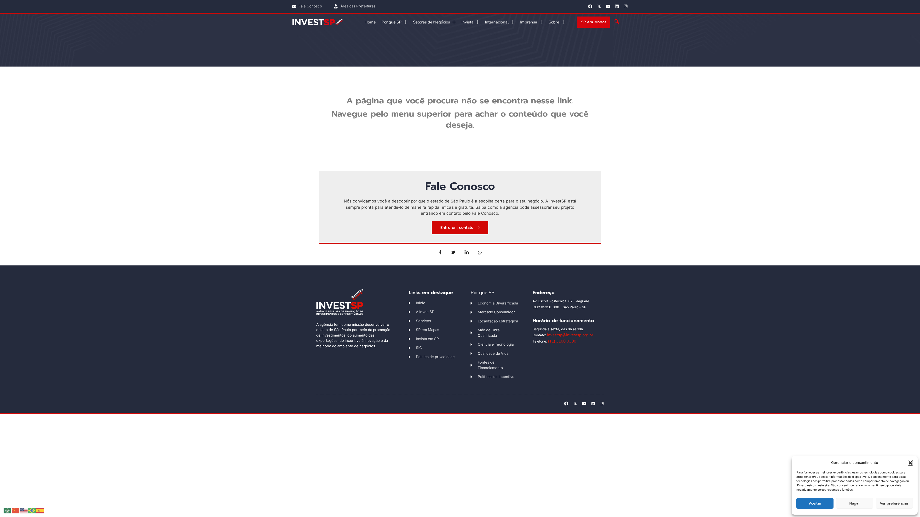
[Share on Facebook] (440, 252)
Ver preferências (894, 503)
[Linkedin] (617, 6)
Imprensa (528, 22)
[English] (24, 510)
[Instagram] (626, 6)
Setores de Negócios (431, 22)
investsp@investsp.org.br (570, 335)
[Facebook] (590, 6)
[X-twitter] (599, 6)
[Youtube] (608, 6)
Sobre (554, 22)
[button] (910, 462)
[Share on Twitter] (453, 252)
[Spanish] (40, 510)
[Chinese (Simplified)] (16, 510)
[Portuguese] (32, 510)
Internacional (497, 22)
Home (370, 22)
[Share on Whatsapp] (480, 252)
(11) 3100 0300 (562, 341)
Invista (467, 22)
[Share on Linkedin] (467, 252)
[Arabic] (8, 510)
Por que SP (391, 22)
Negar (854, 503)
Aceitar (815, 503)
